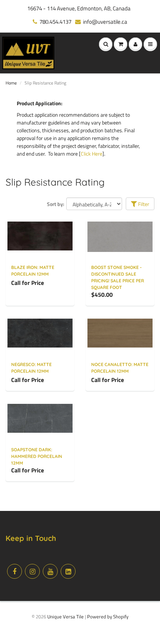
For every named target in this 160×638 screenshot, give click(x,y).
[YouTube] (50, 571)
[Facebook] (14, 571)
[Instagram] (32, 571)
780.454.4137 (55, 22)
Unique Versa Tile (65, 616)
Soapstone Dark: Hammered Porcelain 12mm (36, 456)
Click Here (91, 153)
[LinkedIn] (68, 571)
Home (11, 82)
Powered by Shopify (107, 616)
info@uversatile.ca (105, 22)
